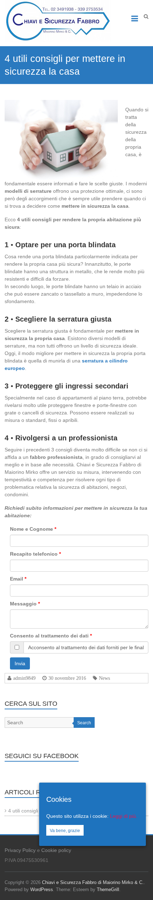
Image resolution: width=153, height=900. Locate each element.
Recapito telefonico (34, 554)
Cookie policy (56, 850)
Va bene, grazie (65, 830)
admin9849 (24, 678)
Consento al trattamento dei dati (49, 636)
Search (84, 722)
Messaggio (23, 604)
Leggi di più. (123, 816)
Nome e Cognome (31, 529)
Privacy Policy (20, 850)
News (104, 678)
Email (16, 579)
